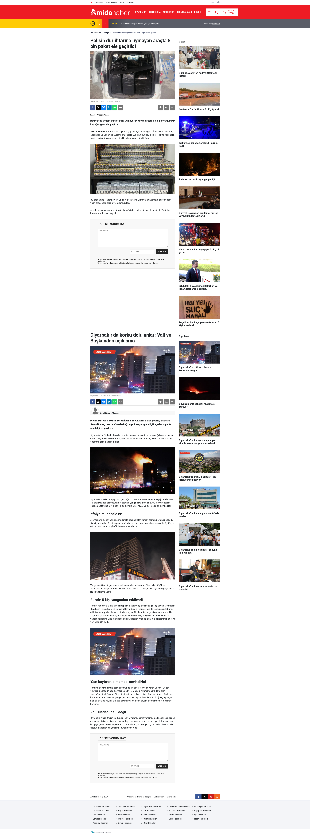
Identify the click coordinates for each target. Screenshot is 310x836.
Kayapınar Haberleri (202, 810)
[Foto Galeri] (218, 2)
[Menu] (209, 12)
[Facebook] (92, 107)
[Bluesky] (103, 107)
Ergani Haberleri (201, 819)
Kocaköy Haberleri (100, 823)
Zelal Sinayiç (106, 413)
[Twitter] (98, 107)
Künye (139, 797)
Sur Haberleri (149, 810)
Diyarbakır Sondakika (152, 806)
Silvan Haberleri (125, 823)
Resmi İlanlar (184, 12)
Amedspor (168, 12)
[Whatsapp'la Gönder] (114, 107)
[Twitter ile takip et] (205, 796)
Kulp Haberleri (124, 815)
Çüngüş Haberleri (125, 819)
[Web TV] (212, 2)
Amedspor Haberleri (202, 806)
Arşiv (122, 2)
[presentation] (99, 23)
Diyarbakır (140, 12)
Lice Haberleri (99, 815)
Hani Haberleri (149, 815)
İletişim (148, 797)
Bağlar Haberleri (125, 810)
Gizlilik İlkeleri (159, 797)
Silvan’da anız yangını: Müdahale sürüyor (138, 23)
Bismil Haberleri (150, 819)
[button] (160, 107)
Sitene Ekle (130, 2)
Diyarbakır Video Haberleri (180, 806)
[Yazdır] (120, 107)
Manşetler (99, 2)
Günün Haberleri (111, 2)
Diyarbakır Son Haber (102, 810)
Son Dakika (155, 12)
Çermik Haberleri (100, 819)
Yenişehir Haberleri (177, 810)
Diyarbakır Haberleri (101, 806)
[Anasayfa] (91, 2)
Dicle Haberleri (175, 819)
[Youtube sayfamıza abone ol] (211, 796)
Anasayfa (97, 33)
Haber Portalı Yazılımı (102, 832)
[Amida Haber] (110, 12)
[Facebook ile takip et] (198, 796)
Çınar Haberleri (149, 823)
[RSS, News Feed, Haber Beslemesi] (217, 796)
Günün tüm (211, 23)
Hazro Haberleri (175, 815)
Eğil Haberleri (200, 815)
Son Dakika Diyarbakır (127, 806)
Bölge (197, 12)
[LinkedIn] (109, 107)
